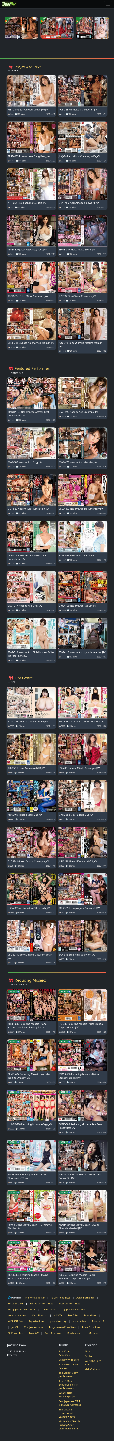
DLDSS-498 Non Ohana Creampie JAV (28, 861)
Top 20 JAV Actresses (64, 1353)
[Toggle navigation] (108, 4)
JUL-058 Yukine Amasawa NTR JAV (26, 768)
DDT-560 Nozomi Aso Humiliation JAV (28, 508)
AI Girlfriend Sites (60, 1297)
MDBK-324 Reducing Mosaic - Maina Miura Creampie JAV (28, 1276)
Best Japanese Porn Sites (21, 1309)
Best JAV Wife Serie (69, 1359)
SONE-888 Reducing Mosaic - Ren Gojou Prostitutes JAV (81, 1126)
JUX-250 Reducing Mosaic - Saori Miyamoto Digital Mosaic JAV (77, 1276)
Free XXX (34, 1333)
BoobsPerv (90, 1315)
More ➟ (15, 70)
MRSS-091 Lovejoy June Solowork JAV (79, 908)
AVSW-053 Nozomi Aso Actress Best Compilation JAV (27, 557)
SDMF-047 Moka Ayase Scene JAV (77, 249)
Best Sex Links (15, 1303)
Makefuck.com (93, 1369)
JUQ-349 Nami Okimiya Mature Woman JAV (80, 344)
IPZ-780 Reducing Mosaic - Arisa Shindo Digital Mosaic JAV (81, 1025)
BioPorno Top (15, 1333)
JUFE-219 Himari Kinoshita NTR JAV (78, 861)
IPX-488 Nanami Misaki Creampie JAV (79, 768)
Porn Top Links (53, 1333)
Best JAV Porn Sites (69, 1303)
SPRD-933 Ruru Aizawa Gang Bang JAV (29, 156)
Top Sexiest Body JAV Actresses (68, 1374)
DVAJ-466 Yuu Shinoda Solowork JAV (79, 202)
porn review (79, 1321)
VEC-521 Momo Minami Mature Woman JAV (30, 956)
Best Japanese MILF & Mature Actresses (70, 1403)
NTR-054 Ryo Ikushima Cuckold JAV (27, 202)
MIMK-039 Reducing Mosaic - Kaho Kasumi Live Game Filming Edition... (27, 1025)
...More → (92, 1333)
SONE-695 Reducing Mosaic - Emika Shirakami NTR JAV (27, 1176)
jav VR (14, 1327)
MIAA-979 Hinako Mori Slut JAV (25, 814)
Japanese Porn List (74, 1309)
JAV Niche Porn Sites (93, 1362)
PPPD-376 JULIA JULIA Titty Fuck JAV (27, 249)
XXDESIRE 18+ (15, 1321)
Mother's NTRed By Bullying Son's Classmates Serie (69, 1425)
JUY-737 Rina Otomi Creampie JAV (77, 296)
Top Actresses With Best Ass (69, 1366)
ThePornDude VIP (35, 1297)
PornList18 (98, 1321)
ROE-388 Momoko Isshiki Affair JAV (78, 109)
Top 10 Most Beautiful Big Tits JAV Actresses (68, 1384)
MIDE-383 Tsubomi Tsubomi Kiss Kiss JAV (81, 721)
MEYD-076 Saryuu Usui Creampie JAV (28, 109)
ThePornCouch (49, 1309)
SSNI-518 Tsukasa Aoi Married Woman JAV (31, 342)
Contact (89, 1356)
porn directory (58, 1321)
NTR (13, 682)
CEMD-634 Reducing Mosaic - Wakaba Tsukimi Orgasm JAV (29, 1076)
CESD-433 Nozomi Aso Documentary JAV (81, 508)
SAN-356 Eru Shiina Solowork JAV (77, 954)
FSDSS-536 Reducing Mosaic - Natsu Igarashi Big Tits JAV (79, 1076)
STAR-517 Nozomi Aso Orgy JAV (25, 605)
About (88, 1351)
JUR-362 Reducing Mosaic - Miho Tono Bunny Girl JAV (80, 1176)
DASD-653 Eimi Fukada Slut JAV (76, 814)
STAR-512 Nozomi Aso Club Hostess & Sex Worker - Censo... (31, 654)
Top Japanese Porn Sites (62, 1327)
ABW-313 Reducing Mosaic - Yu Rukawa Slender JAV (30, 1226)
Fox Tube (73, 1315)
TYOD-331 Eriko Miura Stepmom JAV (28, 296)
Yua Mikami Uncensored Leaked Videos (67, 1413)
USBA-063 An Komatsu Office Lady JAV (29, 908)
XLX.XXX (58, 1315)
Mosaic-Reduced (19, 984)
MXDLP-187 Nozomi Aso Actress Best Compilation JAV (28, 413)
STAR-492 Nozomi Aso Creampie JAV (79, 412)
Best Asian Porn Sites (41, 1303)
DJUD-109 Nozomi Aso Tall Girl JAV (77, 605)
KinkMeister (74, 1333)
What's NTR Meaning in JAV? (67, 1394)
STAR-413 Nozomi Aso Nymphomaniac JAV (82, 652)
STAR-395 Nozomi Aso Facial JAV (76, 555)
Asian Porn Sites (85, 1297)
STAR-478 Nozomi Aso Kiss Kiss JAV (78, 462)
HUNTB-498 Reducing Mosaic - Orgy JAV (30, 1124)
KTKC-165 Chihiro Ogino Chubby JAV (28, 721)
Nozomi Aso (17, 372)
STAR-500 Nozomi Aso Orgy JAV (25, 462)
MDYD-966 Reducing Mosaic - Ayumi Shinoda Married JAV (79, 1226)
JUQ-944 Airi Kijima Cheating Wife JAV (79, 156)
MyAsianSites (36, 1321)
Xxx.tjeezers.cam (33, 1327)
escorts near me (17, 1315)
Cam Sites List (40, 1315)
